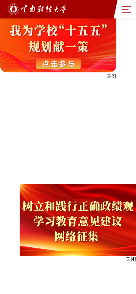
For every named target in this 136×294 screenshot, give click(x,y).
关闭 (111, 76)
